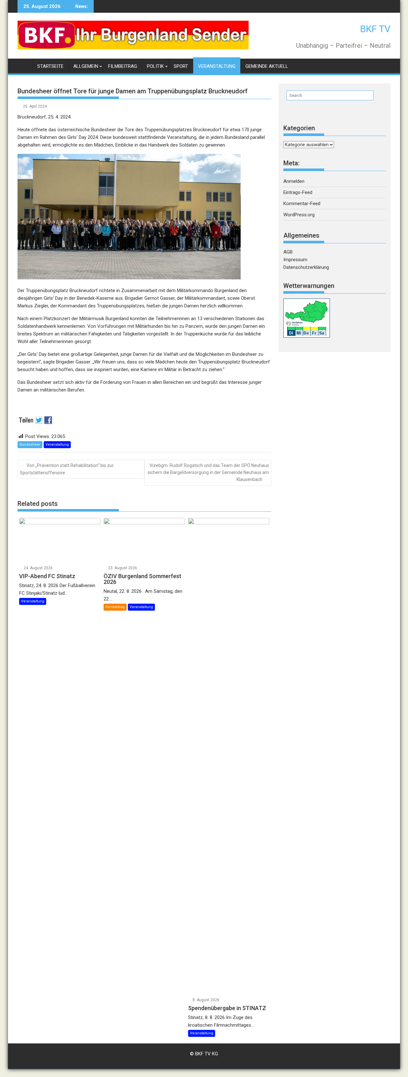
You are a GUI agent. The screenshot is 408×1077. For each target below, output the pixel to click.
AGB (288, 252)
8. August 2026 (206, 1000)
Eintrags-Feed (297, 192)
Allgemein (85, 66)
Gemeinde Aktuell (266, 66)
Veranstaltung (217, 66)
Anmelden (293, 181)
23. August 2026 (122, 568)
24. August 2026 (38, 568)
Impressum (295, 259)
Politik (155, 66)
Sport (181, 66)
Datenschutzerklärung (306, 267)
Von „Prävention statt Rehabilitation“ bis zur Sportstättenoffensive (67, 469)
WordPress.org (299, 215)
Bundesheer (29, 444)
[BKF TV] (23, 65)
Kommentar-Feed (301, 203)
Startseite (50, 66)
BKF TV (375, 28)
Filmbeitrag (122, 66)
